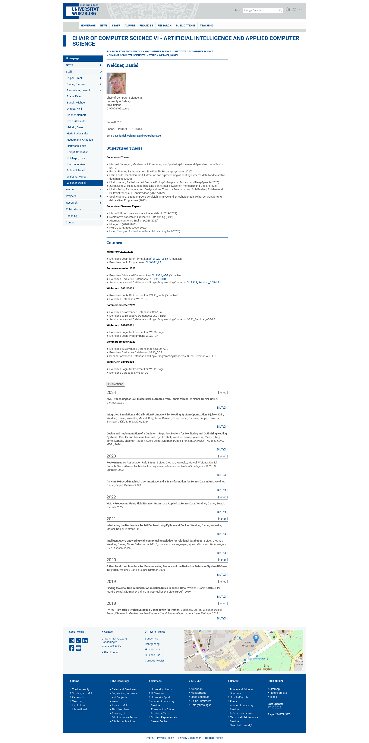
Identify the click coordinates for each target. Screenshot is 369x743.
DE (300, 10)
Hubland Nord (153, 649)
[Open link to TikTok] (79, 640)
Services (156, 681)
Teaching (207, 25)
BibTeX (221, 407)
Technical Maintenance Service (244, 719)
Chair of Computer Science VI (127, 55)
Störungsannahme (241, 713)
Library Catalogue (200, 705)
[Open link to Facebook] (72, 648)
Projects (146, 25)
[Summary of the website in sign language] (294, 9)
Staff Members (120, 709)
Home (75, 681)
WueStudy (196, 689)
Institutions (78, 705)
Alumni (129, 25)
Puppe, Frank (75, 78)
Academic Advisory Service (162, 703)
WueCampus (198, 692)
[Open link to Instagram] (72, 640)
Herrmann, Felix (76, 145)
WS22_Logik (160, 258)
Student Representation (165, 717)
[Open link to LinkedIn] (85, 640)
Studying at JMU (82, 693)
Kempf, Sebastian (77, 152)
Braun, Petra (74, 96)
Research (164, 25)
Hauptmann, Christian (80, 139)
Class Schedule (199, 696)
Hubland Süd (152, 655)
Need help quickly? (241, 725)
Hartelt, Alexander (77, 133)
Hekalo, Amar (75, 127)
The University (80, 689)
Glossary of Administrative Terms (124, 715)
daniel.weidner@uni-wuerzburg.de (140, 135)
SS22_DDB (159, 279)
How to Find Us (156, 631)
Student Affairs (160, 713)
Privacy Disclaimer (189, 737)
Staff (116, 25)
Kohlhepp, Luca (76, 158)
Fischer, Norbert (76, 115)
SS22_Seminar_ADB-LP (205, 282)
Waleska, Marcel (77, 176)
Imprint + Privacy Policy (160, 737)
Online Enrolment (200, 700)
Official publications (123, 721)
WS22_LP (155, 262)
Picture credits (278, 692)
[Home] (108, 51)
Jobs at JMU (119, 705)
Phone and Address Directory (241, 691)
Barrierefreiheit (214, 737)
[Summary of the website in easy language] (288, 9)
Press (233, 701)
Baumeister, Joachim (79, 90)
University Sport (160, 697)
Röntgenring (152, 643)
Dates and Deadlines (124, 689)
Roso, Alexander (76, 121)
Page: (271, 714)
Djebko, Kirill (74, 108)
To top (273, 696)
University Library (161, 689)
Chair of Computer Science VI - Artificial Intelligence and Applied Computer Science (185, 41)
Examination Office (162, 709)
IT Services (157, 693)
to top (223, 392)
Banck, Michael (76, 102)
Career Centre (159, 721)
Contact (70, 222)
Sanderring (151, 638)
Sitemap (274, 689)
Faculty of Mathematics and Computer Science (141, 51)
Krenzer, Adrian (76, 164)
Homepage (88, 25)
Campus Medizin (155, 660)
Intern (236, 10)
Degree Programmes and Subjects (124, 695)
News (103, 25)
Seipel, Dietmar (76, 84)
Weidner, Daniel (76, 182)
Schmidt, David (76, 170)
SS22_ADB (161, 275)
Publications (185, 25)
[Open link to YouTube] (79, 648)
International (79, 709)
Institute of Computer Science (193, 51)
